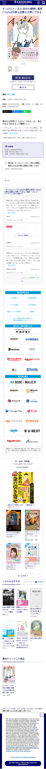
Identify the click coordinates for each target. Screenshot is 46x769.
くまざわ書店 (14, 305)
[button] (40, 70)
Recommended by (29, 582)
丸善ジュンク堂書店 (14, 311)
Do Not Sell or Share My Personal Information (21, 746)
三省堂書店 (32, 305)
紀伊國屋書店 (32, 298)
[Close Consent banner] (42, 715)
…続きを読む (13, 133)
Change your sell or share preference (18, 751)
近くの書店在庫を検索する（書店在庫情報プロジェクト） (23, 319)
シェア (18, 111)
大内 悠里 (10, 94)
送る (27, 111)
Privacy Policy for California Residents (23, 757)
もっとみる (22, 576)
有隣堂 (32, 311)
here (32, 729)
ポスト (8, 111)
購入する (23, 87)
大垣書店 (14, 298)
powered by (25, 278)
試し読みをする (25, 78)
